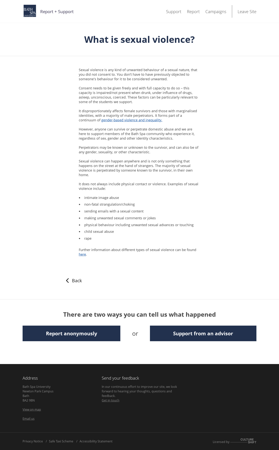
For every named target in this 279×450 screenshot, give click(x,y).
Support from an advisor (203, 333)
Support (173, 11)
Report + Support (57, 11)
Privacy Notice (33, 441)
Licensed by (221, 442)
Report (193, 11)
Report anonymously (71, 333)
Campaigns (215, 11)
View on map (32, 409)
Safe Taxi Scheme (61, 441)
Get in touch (110, 400)
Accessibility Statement (96, 441)
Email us (29, 419)
